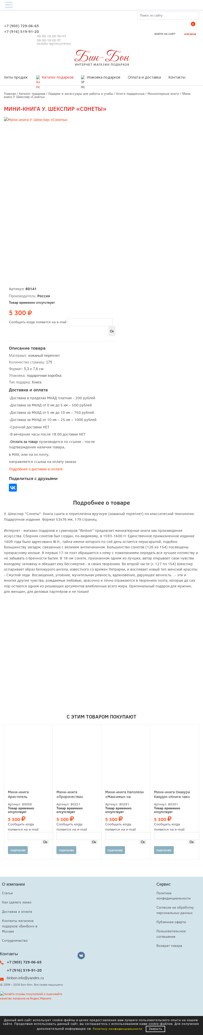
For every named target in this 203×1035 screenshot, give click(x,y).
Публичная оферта (171, 921)
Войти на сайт (164, 34)
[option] (67, 180)
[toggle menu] (9, 5)
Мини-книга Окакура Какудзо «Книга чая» (172, 794)
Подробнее (17, 850)
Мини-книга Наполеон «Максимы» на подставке (124, 794)
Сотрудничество (15, 940)
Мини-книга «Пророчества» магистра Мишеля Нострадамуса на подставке (71, 794)
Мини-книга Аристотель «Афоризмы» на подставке (21, 794)
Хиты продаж (16, 77)
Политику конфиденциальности (117, 1029)
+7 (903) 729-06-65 (21, 26)
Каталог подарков (58, 77)
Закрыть (155, 1029)
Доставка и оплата (17, 911)
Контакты (176, 77)
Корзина (190, 30)
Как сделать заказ (16, 902)
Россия (43, 295)
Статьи (7, 893)
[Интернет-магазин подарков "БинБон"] (101, 64)
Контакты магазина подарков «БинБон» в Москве (19, 926)
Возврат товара (169, 945)
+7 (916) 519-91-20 (21, 31)
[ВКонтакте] (13, 488)
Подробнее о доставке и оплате (36, 468)
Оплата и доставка (144, 77)
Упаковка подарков (103, 77)
